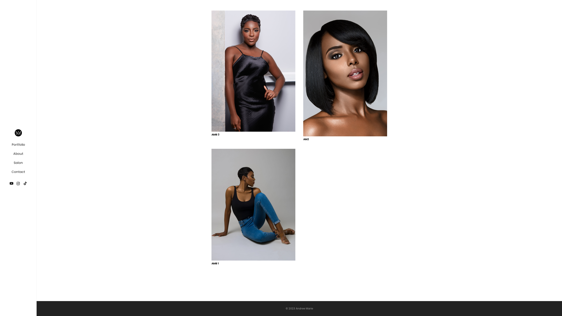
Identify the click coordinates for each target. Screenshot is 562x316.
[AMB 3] (253, 12)
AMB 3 (215, 134)
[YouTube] (11, 183)
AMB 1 (215, 263)
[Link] (18, 132)
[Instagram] (18, 183)
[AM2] (345, 12)
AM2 (306, 139)
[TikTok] (25, 183)
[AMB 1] (253, 151)
